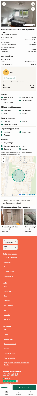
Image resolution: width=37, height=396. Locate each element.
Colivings (6, 267)
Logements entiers (9, 276)
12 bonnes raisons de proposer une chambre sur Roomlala (17, 364)
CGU (5, 310)
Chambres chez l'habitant (11, 257)
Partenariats (7, 300)
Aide (5, 329)
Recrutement (7, 291)
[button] (3, 158)
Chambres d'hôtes (9, 271)
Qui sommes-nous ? (9, 339)
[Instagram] (8, 374)
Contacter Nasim (24, 387)
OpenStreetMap (31, 194)
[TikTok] (12, 374)
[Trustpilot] (10, 383)
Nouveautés (7, 319)
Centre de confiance (9, 353)
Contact (6, 334)
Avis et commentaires (9, 358)
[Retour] (4, 6)
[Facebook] (4, 374)
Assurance (6, 348)
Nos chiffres (7, 315)
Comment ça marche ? (10, 344)
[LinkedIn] (16, 374)
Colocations (7, 262)
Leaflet (23, 194)
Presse (5, 296)
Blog (5, 286)
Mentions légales (8, 305)
